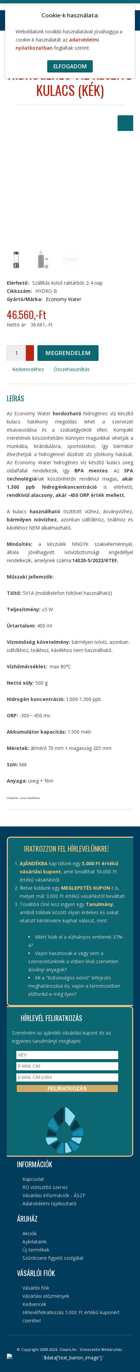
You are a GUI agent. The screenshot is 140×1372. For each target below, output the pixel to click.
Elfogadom (70, 66)
